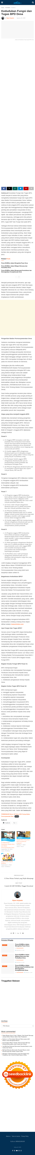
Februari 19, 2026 (20, 962)
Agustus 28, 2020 (21, 18)
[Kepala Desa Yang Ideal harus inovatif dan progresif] (23, 835)
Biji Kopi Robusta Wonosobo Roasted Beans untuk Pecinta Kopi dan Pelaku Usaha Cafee (16, 1050)
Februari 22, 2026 (20, 950)
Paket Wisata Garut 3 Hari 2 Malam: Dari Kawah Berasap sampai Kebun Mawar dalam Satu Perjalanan (17, 1036)
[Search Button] (33, 2)
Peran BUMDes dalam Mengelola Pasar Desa (14, 263)
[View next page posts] (19, 277)
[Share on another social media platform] (31, 188)
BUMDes (13, 7)
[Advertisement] (17, 114)
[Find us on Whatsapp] (21, 1151)
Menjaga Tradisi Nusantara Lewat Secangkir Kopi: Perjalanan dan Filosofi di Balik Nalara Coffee (15, 1054)
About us (8, 1136)
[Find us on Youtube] (17, 1151)
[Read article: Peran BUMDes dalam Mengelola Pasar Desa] (7, 948)
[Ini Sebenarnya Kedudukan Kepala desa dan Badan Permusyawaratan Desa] (8, 836)
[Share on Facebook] (3, 188)
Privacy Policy (25, 1136)
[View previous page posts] (16, 277)
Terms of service (16, 1136)
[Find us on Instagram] (14, 1151)
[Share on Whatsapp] (15, 188)
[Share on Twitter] (9, 188)
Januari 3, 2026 (28, 972)
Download (16, 816)
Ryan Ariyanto (10, 18)
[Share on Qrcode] (26, 188)
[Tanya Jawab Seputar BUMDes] (8, 857)
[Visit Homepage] (17, 2)
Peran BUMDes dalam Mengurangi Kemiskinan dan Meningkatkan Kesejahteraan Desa (16, 271)
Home (2, 7)
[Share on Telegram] (20, 188)
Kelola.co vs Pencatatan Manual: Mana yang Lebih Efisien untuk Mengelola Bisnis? (16, 1039)
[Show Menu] (2, 2)
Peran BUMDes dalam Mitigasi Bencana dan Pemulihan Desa (22, 956)
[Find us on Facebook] (12, 1151)
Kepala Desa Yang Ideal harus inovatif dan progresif (23, 841)
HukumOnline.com (17, 624)
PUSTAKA (7, 7)
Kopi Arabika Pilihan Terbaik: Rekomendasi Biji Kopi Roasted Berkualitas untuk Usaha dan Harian (16, 1043)
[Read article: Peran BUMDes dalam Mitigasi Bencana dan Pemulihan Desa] (7, 958)
